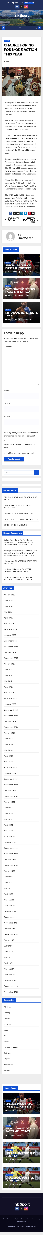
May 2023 (8, 819)
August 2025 (9, 664)
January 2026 (10, 635)
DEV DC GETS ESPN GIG (13, 219)
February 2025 (10, 698)
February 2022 (10, 905)
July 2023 (8, 808)
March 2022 (9, 900)
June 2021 (8, 952)
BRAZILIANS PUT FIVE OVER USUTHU (21, 519)
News (6, 1041)
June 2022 (8, 882)
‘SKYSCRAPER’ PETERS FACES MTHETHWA (20, 290)
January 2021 (10, 980)
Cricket (7, 1018)
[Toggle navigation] (20, 28)
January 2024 (10, 773)
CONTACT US (31, 1227)
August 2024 (9, 733)
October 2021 (9, 928)
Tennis (7, 1070)
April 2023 (8, 825)
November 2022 (11, 854)
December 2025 (11, 641)
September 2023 (11, 796)
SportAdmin (25, 238)
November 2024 (11, 716)
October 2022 (10, 859)
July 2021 (8, 946)
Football (7, 1024)
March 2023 (9, 831)
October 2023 (10, 790)
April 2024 (8, 756)
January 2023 (10, 842)
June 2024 (8, 744)
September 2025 (11, 658)
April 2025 (8, 687)
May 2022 (8, 888)
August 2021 (9, 940)
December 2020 (11, 986)
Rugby (6, 1059)
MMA (6, 1036)
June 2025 (8, 675)
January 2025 (10, 704)
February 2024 (10, 767)
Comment (8, 346)
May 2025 (8, 681)
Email (7, 404)
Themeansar (21, 1222)
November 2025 (11, 647)
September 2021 (11, 934)
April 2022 (8, 894)
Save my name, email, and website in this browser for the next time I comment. (21, 434)
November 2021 (11, 923)
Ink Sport (21, 16)
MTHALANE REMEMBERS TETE (21, 314)
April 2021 (8, 963)
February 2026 (10, 629)
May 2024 (8, 750)
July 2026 (8, 600)
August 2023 (9, 802)
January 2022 (10, 911)
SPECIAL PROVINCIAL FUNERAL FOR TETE (19, 267)
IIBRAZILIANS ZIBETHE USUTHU (19, 513)
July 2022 (8, 877)
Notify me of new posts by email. (20, 453)
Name (7, 391)
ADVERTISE (11, 1227)
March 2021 (9, 969)
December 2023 (11, 779)
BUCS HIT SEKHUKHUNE (15, 525)
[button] (36, 28)
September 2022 (11, 865)
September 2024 (11, 727)
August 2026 (9, 595)
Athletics (7, 1007)
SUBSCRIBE (20, 1227)
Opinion (7, 1053)
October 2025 (10, 652)
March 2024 (9, 762)
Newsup (35, 1219)
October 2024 (10, 721)
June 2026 (8, 606)
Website (7, 416)
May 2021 (8, 957)
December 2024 (11, 710)
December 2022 (11, 848)
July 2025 (8, 670)
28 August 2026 (14, 1110)
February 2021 (10, 975)
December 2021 (10, 917)
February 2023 (10, 836)
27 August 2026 (14, 1135)
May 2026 (8, 612)
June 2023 (8, 813)
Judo (6, 1030)
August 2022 (9, 871)
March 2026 (9, 623)
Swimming (8, 1064)
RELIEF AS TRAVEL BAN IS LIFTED (29, 220)
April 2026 (8, 618)
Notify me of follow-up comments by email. (19, 446)
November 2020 (11, 992)
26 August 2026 (14, 1160)
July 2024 (8, 739)
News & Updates (11, 1047)
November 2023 (11, 785)
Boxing (7, 41)
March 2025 (9, 693)
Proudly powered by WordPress (14, 1219)
